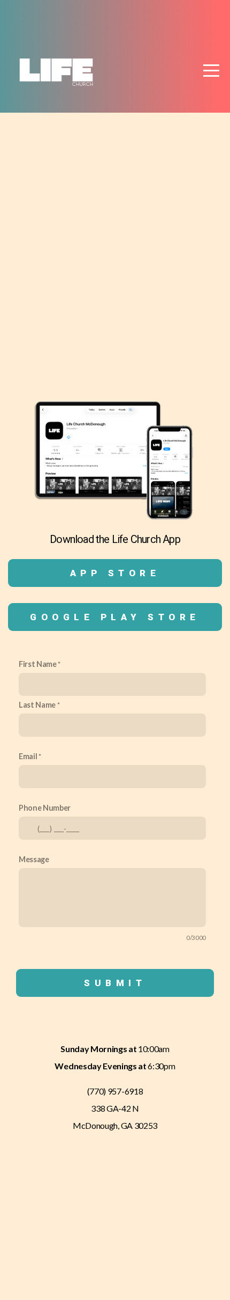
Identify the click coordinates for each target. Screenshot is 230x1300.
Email (28, 756)
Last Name (37, 704)
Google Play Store (115, 617)
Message (34, 859)
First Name (38, 664)
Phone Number (45, 807)
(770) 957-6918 (115, 1091)
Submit (115, 983)
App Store (115, 573)
